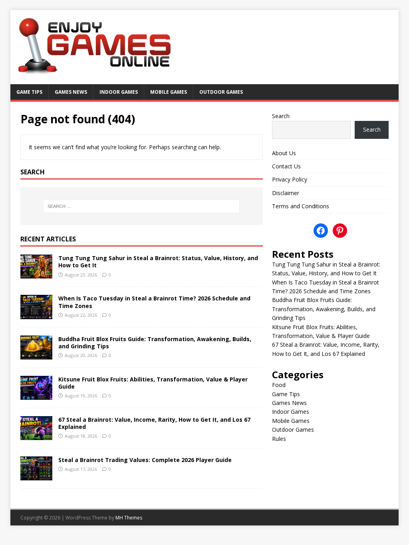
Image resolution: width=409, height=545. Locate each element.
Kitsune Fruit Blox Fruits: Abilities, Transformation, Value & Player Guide (153, 382)
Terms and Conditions (300, 206)
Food (279, 385)
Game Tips (29, 92)
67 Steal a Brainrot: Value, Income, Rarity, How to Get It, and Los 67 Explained (154, 423)
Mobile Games (168, 92)
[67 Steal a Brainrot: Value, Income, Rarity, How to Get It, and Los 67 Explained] (36, 435)
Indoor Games (118, 92)
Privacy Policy (289, 179)
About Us (284, 153)
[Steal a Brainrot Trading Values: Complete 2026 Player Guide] (36, 476)
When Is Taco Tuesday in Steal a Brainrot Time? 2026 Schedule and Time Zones (154, 301)
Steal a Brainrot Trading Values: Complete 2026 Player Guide (145, 460)
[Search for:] (141, 206)
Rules (279, 438)
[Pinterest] (340, 230)
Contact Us (286, 166)
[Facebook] (321, 230)
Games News (71, 92)
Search (281, 116)
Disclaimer (285, 193)
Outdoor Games (221, 92)
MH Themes (128, 517)
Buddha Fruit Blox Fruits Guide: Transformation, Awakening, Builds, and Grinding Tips (154, 342)
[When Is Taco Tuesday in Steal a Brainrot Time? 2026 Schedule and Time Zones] (36, 314)
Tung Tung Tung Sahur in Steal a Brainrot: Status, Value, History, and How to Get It (158, 261)
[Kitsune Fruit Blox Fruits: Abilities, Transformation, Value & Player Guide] (36, 395)
